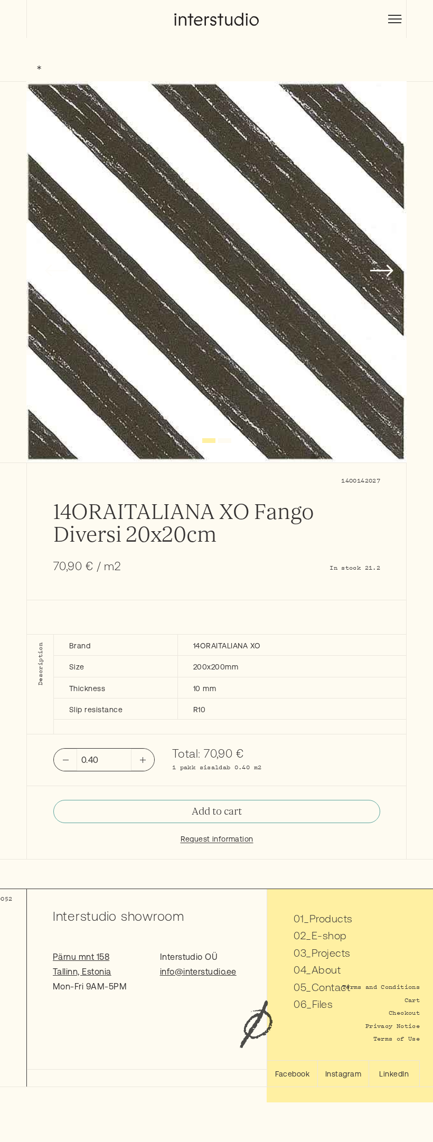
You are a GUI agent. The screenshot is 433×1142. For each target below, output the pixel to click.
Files (322, 1004)
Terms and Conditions (381, 986)
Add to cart (217, 811)
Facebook (292, 1074)
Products (331, 918)
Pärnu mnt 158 (81, 956)
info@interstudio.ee (198, 971)
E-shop (329, 935)
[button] (208, 440)
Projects (331, 953)
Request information (217, 839)
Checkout (404, 1012)
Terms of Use (396, 1038)
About (326, 970)
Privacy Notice (392, 1025)
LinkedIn (394, 1074)
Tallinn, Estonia (82, 971)
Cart (412, 999)
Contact (331, 987)
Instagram (343, 1074)
